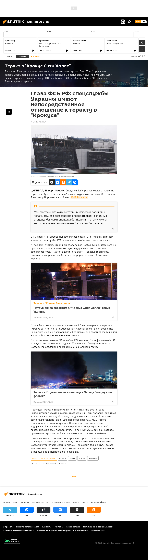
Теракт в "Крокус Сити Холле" (53, 303)
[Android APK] (12, 541)
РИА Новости (79, 197)
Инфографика (98, 502)
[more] (113, 229)
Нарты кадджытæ (115, 43)
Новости (9, 43)
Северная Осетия (60, 502)
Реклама (59, 526)
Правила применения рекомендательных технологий (62, 530)
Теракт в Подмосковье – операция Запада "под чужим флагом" (73, 394)
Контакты (46, 526)
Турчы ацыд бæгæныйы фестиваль (50, 44)
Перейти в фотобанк (66, 176)
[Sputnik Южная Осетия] (14, 24)
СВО (15, 502)
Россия (72, 458)
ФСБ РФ (82, 458)
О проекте (8, 526)
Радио (6, 502)
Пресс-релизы (73, 526)
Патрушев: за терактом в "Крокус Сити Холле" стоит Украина (72, 309)
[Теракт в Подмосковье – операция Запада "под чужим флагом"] (74, 370)
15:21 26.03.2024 (38, 121)
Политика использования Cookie (18, 530)
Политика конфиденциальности (98, 526)
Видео (76, 502)
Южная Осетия (40, 502)
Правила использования (27, 526)
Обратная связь (98, 530)
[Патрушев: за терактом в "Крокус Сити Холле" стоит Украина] (74, 281)
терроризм (93, 458)
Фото (85, 502)
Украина (62, 464)
